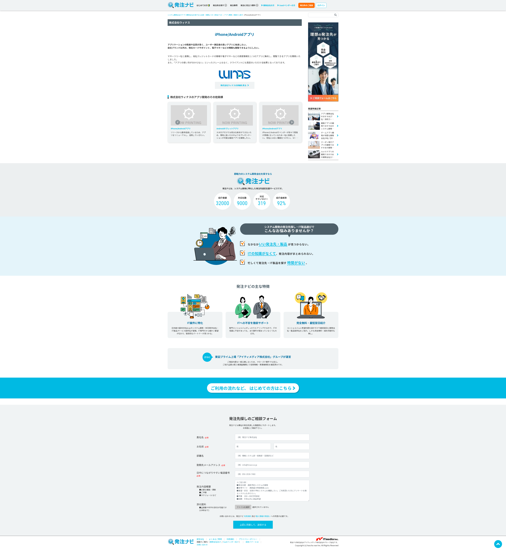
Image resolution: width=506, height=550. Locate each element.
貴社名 (200, 437)
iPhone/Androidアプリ (181, 128)
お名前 (200, 446)
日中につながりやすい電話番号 (213, 472)
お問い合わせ (202, 544)
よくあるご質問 (215, 539)
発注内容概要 (204, 486)
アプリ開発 (228, 15)
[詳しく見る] (323, 61)
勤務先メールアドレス (208, 465)
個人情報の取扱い (263, 516)
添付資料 (201, 504)
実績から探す (238, 15)
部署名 (200, 455)
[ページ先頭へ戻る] (498, 543)
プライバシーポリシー (248, 539)
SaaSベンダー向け (231, 542)
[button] (178, 122)
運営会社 (200, 539)
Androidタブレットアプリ (227, 128)
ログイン (321, 5)
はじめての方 (202, 5)
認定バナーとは (252, 542)
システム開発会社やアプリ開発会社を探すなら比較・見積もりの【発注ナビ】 (195, 15)
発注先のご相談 (306, 5)
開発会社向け (215, 542)
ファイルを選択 (243, 507)
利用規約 (247, 516)
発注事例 (233, 5)
